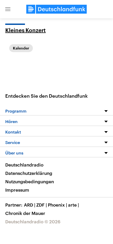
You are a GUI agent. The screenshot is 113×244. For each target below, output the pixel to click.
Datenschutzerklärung (28, 173)
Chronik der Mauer (25, 213)
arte (73, 204)
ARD (29, 204)
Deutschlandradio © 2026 (32, 221)
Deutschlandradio (24, 164)
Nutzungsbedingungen (29, 181)
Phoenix (57, 204)
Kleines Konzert (25, 30)
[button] (8, 9)
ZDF (41, 204)
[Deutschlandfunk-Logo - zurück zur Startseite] (56, 9)
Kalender (21, 48)
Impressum (17, 189)
